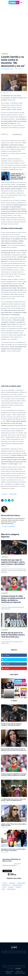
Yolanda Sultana (6, 885)
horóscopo (18, 887)
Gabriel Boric (12, 883)
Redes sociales (21, 883)
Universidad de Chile (17, 885)
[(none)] (4, 509)
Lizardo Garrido (12, 494)
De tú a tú (4, 494)
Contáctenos (9, 973)
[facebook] (2, 500)
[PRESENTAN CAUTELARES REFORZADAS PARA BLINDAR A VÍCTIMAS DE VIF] (9, 688)
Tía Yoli (4, 887)
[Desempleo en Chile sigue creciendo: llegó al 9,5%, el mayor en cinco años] (14, 838)
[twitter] (5, 500)
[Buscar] (24, 2)
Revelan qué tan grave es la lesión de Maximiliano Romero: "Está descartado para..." (13, 635)
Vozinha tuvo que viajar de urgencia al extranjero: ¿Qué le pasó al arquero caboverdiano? (13, 562)
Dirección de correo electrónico (10, 865)
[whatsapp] (12, 500)
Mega (3, 889)
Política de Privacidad (20, 973)
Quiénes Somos (9, 971)
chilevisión (10, 887)
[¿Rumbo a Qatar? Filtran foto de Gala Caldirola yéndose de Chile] (14, 813)
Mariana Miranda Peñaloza (8, 68)
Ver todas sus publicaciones (8, 526)
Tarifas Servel (19, 971)
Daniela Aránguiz (11, 889)
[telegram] (9, 500)
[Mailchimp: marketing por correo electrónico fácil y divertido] (12, 875)
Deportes (5, 537)
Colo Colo (4, 883)
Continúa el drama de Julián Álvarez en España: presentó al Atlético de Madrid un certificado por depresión (13, 599)
